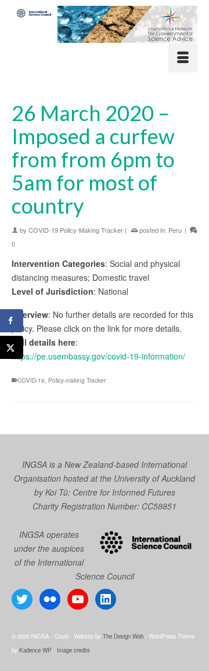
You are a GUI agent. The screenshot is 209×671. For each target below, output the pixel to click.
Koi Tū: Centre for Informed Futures (110, 492)
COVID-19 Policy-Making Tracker (75, 229)
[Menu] (182, 57)
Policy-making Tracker (77, 380)
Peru (175, 229)
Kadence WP (35, 650)
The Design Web (123, 636)
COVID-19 (31, 380)
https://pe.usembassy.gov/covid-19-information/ (98, 356)
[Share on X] (11, 347)
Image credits (73, 650)
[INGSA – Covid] (104, 24)
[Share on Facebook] (11, 320)
